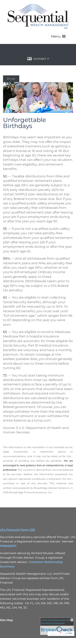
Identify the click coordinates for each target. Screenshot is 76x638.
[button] (58, 36)
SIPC (13, 546)
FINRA (4, 546)
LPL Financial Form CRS (17, 530)
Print (11, 79)
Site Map (6, 620)
